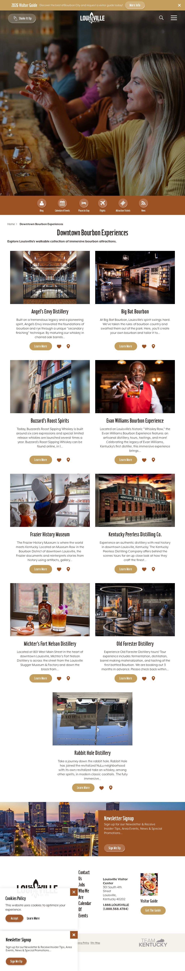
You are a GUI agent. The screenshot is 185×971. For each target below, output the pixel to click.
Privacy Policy (82, 942)
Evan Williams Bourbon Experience (135, 420)
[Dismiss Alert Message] (179, 5)
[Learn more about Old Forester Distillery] (135, 609)
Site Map (95, 942)
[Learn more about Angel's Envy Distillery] (50, 277)
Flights (102, 210)
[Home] (92, 17)
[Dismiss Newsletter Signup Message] (74, 935)
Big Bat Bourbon (135, 311)
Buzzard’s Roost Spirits (50, 420)
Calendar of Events (62, 210)
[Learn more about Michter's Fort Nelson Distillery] (50, 609)
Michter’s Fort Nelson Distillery (50, 643)
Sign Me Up (115, 848)
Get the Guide (153, 910)
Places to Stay (83, 210)
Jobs (81, 884)
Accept (14, 918)
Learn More (40, 346)
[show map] (68, 346)
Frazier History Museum (50, 534)
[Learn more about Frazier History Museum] (50, 500)
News (143, 210)
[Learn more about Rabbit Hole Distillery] (92, 718)
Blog (42, 210)
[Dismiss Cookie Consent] (74, 892)
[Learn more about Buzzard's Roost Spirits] (50, 386)
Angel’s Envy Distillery (49, 311)
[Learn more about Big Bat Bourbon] (135, 277)
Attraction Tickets (123, 210)
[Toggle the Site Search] (161, 17)
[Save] (59, 346)
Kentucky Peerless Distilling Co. (135, 534)
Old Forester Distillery (135, 643)
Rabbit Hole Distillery (92, 753)
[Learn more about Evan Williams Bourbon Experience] (135, 386)
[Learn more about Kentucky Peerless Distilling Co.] (135, 500)
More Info (135, 5)
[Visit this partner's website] (153, 942)
